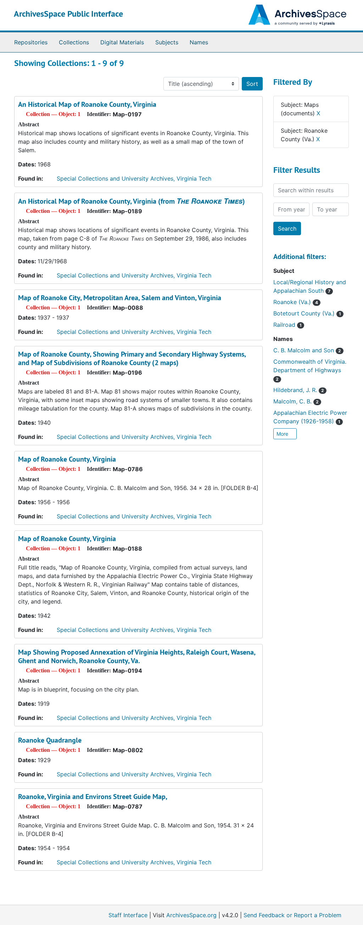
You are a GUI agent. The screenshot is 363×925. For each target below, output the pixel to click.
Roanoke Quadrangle (50, 740)
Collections (74, 42)
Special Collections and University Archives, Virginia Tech (134, 178)
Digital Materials (122, 42)
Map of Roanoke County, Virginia (67, 459)
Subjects (166, 42)
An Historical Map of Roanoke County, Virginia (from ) (131, 201)
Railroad (287, 324)
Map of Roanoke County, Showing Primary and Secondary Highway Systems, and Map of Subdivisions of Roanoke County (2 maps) (132, 358)
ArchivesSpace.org (191, 915)
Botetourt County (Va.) (307, 313)
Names (199, 42)
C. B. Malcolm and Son (307, 350)
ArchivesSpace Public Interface (68, 13)
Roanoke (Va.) (295, 301)
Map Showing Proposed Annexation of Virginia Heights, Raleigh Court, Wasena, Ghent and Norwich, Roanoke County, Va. (136, 656)
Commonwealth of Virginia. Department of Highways (309, 370)
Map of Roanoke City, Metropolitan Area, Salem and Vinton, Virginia (119, 297)
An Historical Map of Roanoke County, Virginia (87, 104)
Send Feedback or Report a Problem (292, 915)
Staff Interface (127, 915)
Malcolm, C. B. (296, 401)
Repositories (31, 42)
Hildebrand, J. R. (298, 389)
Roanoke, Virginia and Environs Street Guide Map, (92, 796)
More (283, 434)
